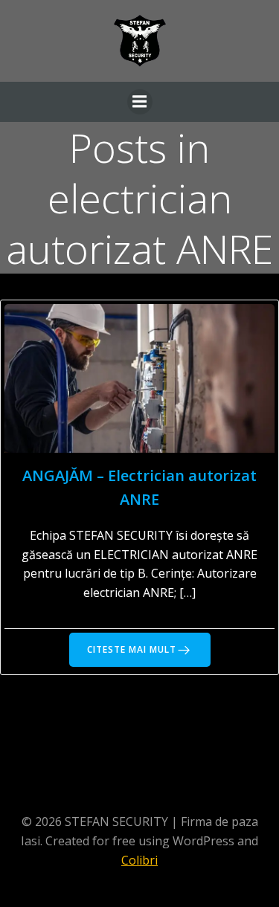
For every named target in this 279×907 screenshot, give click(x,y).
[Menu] (140, 101)
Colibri (139, 860)
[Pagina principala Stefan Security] (140, 41)
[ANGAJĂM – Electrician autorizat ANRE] (139, 377)
